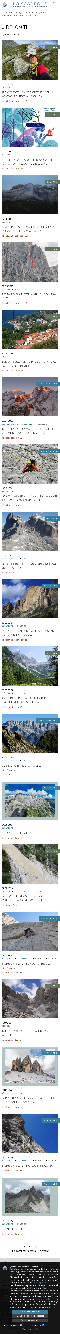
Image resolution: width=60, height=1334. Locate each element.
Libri (36, 13)
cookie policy (39, 1283)
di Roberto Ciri (11, 572)
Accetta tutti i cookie (30, 1312)
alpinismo (28, 424)
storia (52, 958)
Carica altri (30, 1246)
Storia (16, 13)
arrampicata (22, 289)
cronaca (6, 87)
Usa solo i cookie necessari (30, 1316)
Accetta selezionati (30, 1320)
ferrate (26, 558)
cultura (6, 154)
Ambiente (8, 15)
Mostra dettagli (30, 1329)
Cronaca (6, 13)
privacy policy (44, 1299)
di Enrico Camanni (12, 838)
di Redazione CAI (12, 437)
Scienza (19, 15)
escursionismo (10, 424)
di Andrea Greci (11, 1040)
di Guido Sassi (11, 905)
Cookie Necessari (10, 1325)
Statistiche (35, 1325)
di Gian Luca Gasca (13, 505)
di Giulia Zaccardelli (15, 101)
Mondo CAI (31, 15)
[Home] (30, 4)
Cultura (26, 13)
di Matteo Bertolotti (14, 639)
